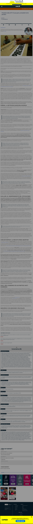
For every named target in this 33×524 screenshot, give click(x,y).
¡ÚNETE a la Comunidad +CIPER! (17, 4)
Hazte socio (20, 521)
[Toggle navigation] (2, 6)
